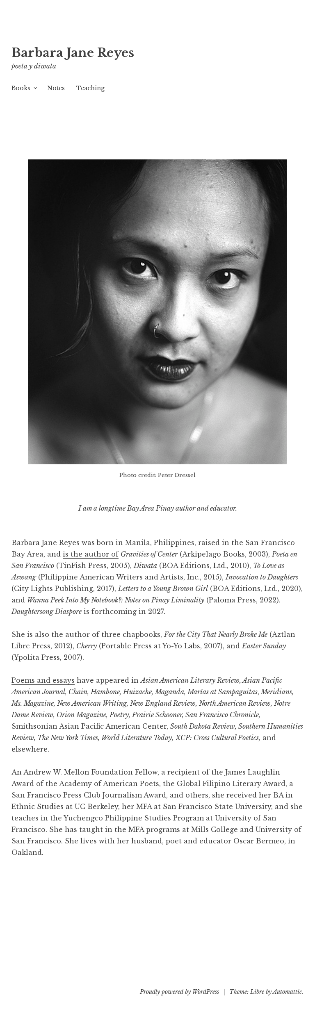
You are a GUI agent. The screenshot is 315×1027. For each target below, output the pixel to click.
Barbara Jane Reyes (72, 52)
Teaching (90, 88)
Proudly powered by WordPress (179, 991)
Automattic (287, 991)
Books (20, 88)
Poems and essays (43, 680)
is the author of (91, 554)
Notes (56, 88)
